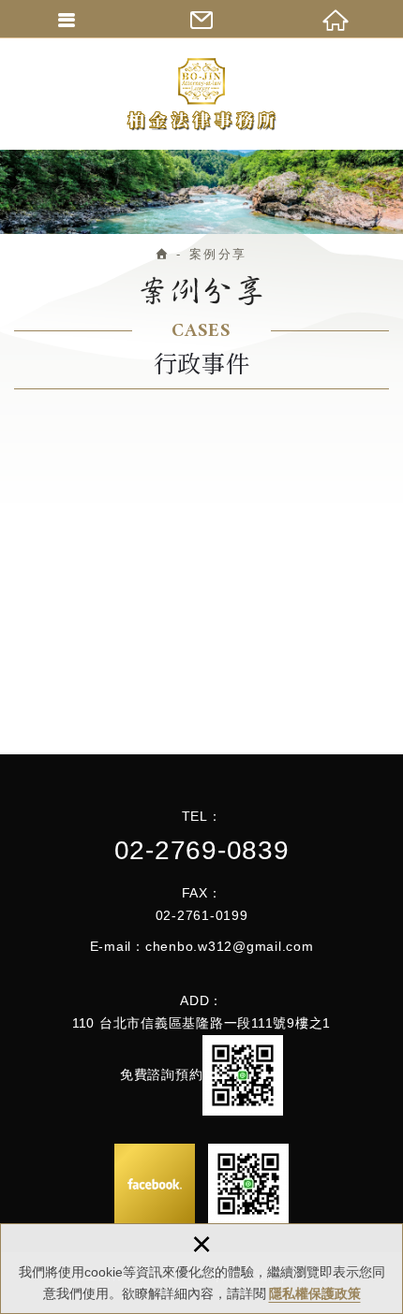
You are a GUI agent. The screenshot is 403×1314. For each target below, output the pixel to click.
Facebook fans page (154, 1184)
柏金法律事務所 (201, 93)
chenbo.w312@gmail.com (229, 946)
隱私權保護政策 (315, 1293)
